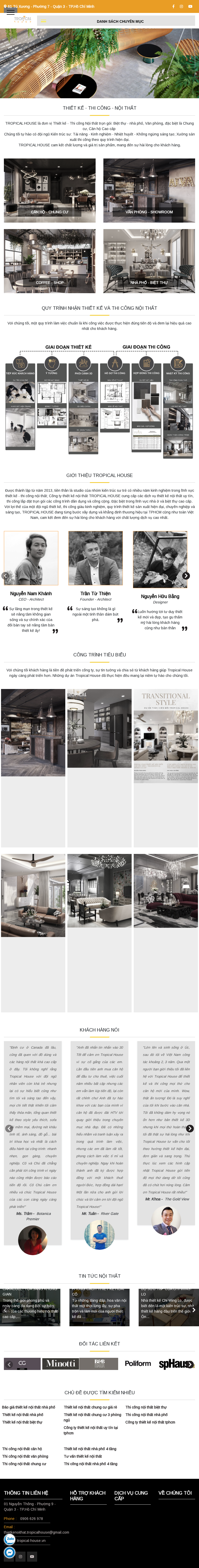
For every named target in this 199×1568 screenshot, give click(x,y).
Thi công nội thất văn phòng (25, 1456)
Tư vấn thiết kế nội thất (83, 1456)
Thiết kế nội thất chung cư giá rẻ (90, 1407)
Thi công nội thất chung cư (24, 1464)
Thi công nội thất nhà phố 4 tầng (90, 1464)
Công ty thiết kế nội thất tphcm (150, 1422)
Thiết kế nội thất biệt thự (22, 1422)
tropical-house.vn (31, 1541)
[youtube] (190, 6)
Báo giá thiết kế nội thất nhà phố (28, 1407)
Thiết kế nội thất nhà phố (22, 1415)
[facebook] (173, 6)
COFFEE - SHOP (50, 283)
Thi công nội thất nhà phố (146, 1415)
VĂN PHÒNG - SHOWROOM (149, 212)
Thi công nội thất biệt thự (146, 1407)
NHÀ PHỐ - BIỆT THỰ (149, 283)
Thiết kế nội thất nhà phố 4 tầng (90, 1449)
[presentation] (5, 576)
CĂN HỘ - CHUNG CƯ (49, 212)
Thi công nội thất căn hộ (22, 1449)
